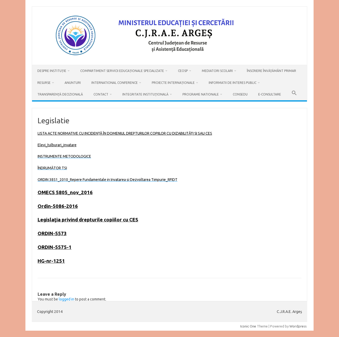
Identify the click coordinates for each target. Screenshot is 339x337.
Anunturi (73, 82)
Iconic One (248, 326)
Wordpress (298, 326)
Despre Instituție (51, 70)
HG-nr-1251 (51, 261)
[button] (294, 94)
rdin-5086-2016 (60, 206)
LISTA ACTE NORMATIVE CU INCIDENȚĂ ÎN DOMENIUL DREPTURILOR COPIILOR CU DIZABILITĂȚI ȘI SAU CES (125, 133)
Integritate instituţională (145, 94)
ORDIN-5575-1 (55, 247)
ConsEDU (240, 94)
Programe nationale (200, 94)
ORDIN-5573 (52, 233)
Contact (100, 94)
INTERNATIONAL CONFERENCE (114, 82)
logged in (66, 299)
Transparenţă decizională (60, 94)
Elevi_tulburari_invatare (57, 145)
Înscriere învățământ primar (271, 70)
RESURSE (44, 82)
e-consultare (269, 94)
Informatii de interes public (232, 82)
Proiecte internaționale (173, 82)
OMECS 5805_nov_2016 (65, 192)
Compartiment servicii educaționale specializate (122, 70)
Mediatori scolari (217, 70)
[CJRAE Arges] (169, 56)
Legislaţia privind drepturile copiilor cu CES (88, 219)
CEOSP (183, 70)
